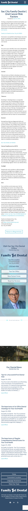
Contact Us (17, 498)
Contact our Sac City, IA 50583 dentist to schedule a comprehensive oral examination (13, 214)
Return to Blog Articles (14, 232)
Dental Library (9, 498)
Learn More (5, 393)
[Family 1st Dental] (9, 2)
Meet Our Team (14, 484)
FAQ (22, 498)
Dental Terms (22, 496)
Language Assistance (14, 481)
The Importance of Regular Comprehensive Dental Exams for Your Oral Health (13, 440)
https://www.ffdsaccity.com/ (11, 222)
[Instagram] (14, 502)
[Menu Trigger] (25, 2)
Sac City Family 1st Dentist (8, 142)
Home (14, 474)
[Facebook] (10, 502)
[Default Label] (18, 502)
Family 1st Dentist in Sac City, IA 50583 (11, 33)
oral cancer (4, 30)
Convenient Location (14, 477)
